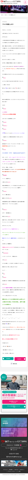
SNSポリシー (22, 469)
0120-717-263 (14, 454)
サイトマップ (5, 469)
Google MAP (14, 449)
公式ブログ (16, 469)
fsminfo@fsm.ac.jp (15, 457)
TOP (2, 15)
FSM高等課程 (13, 445)
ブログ (5, 15)
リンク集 (18, 471)
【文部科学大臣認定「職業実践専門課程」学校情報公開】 (9, 3)
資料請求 (11, 469)
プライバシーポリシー (12, 471)
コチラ (9, 182)
